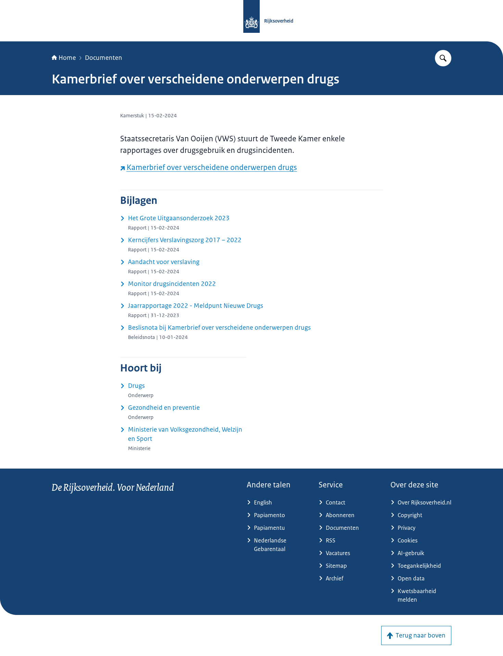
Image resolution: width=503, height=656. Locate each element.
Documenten (103, 58)
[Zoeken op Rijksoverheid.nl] (443, 58)
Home (67, 58)
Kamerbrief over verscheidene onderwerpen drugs (212, 167)
